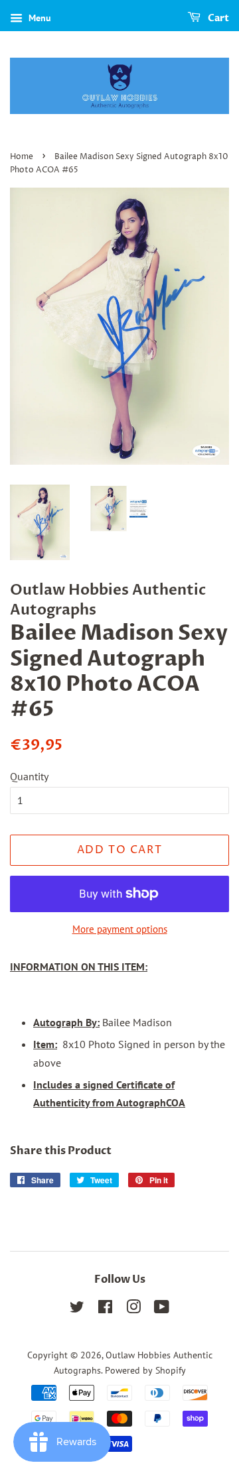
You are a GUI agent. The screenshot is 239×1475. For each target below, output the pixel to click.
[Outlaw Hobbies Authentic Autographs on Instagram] (133, 1309)
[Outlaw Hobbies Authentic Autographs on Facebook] (105, 1309)
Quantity (29, 776)
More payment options (119, 929)
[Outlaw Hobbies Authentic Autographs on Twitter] (77, 1309)
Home (21, 156)
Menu (38, 18)
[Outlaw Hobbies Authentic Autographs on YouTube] (161, 1309)
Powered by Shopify (145, 1370)
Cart (217, 18)
